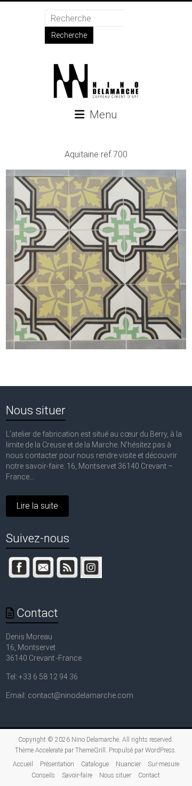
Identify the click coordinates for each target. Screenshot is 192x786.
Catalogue (95, 764)
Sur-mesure (163, 764)
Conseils (43, 775)
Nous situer (36, 410)
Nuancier (128, 764)
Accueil (23, 764)
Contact (149, 775)
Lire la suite (37, 506)
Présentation (57, 764)
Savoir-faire (77, 775)
